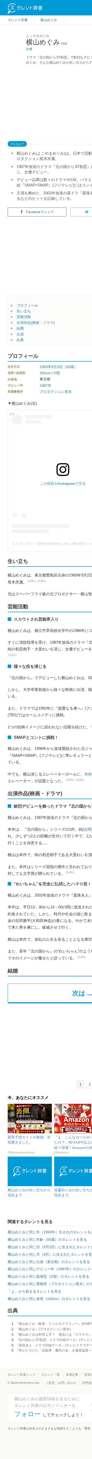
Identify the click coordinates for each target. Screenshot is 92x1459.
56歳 (64, 43)
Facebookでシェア (40, 212)
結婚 (20, 328)
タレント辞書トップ (21, 1374)
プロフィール (27, 305)
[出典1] (32, 581)
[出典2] (41, 581)
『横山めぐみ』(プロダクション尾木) (43, 1329)
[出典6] (81, 957)
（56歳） (70, 367)
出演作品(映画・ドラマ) (36, 323)
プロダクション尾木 (56, 392)
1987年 (45, 385)
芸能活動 (24, 317)
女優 (29, 49)
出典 (20, 340)
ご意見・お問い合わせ (60, 1383)
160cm (45, 373)
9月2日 (57, 367)
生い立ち (24, 311)
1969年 (45, 367)
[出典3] (80, 779)
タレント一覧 (50, 1374)
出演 (20, 334)
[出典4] (70, 872)
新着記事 (72, 1374)
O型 (57, 373)
